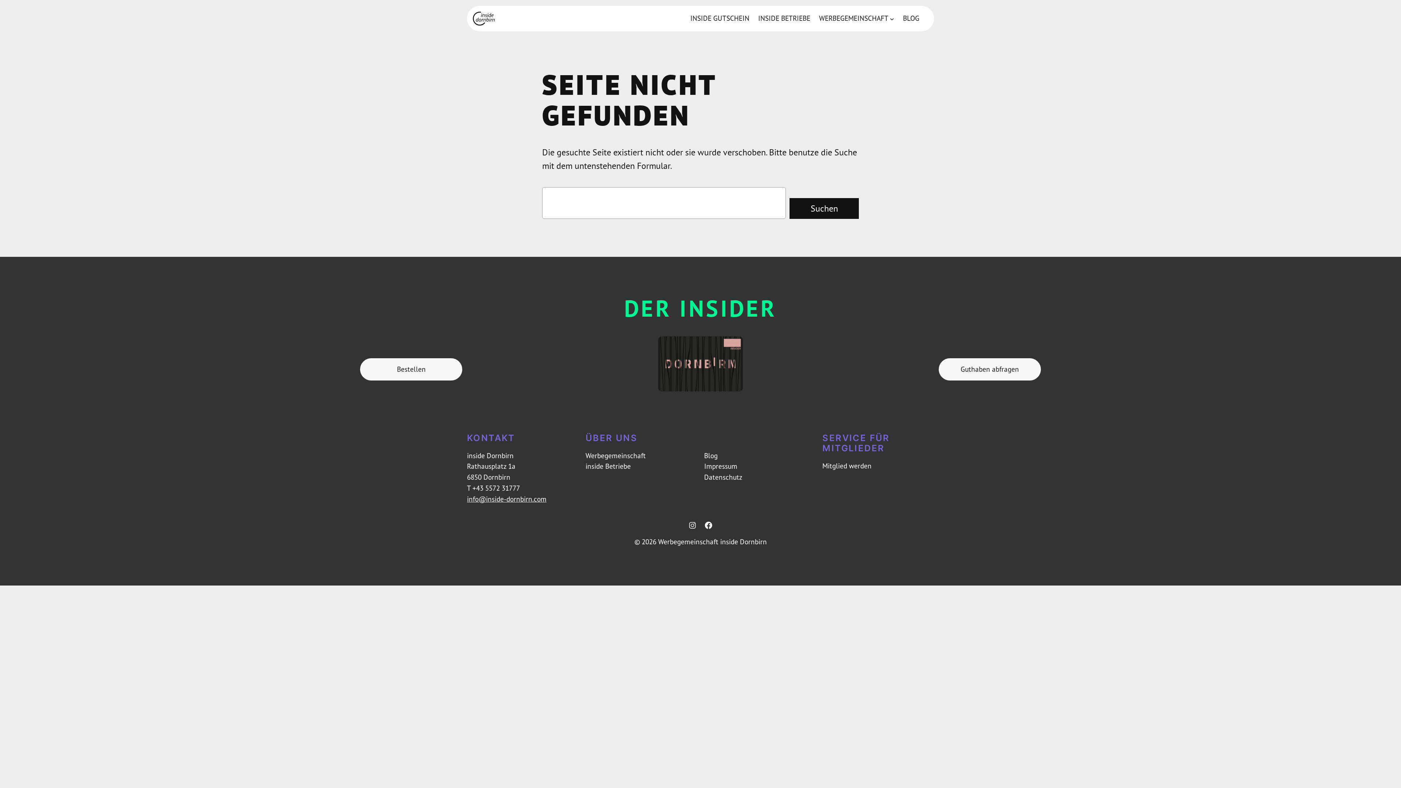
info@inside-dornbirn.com (507, 499)
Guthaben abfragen (990, 369)
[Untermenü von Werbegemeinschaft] (892, 18)
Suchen (824, 208)
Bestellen (411, 369)
